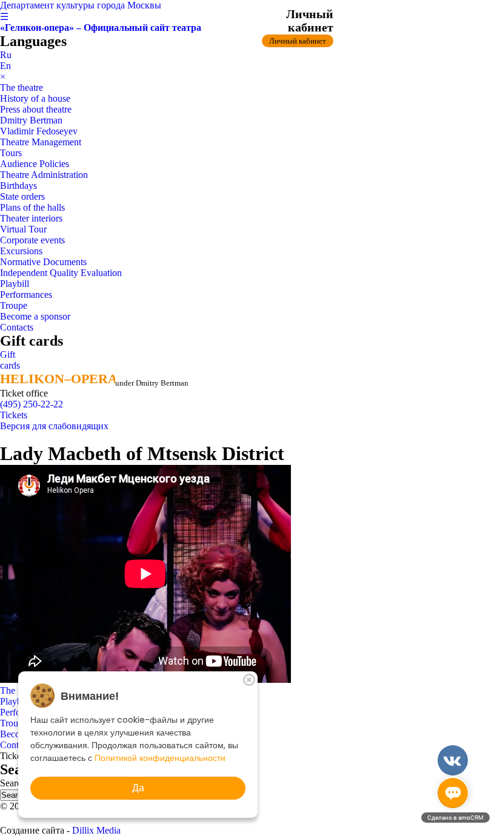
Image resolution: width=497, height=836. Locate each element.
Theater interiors (31, 218)
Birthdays (18, 185)
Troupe (13, 305)
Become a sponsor (35, 316)
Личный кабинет (297, 40)
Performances (26, 294)
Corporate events (32, 240)
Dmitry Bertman (31, 120)
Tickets (13, 415)
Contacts (16, 327)
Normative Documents (43, 262)
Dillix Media (96, 830)
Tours (11, 153)
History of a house (35, 98)
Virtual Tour (23, 229)
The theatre (21, 87)
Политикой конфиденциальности (160, 758)
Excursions (21, 251)
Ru (6, 55)
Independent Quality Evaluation (61, 273)
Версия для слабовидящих (54, 426)
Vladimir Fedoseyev (39, 131)
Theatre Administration (44, 175)
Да (138, 788)
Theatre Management (40, 142)
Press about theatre (36, 109)
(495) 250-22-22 (31, 404)
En (5, 66)
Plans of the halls (32, 207)
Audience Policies (34, 164)
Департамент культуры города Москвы (80, 5)
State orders (22, 196)
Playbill (14, 283)
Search (14, 783)
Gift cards (10, 359)
